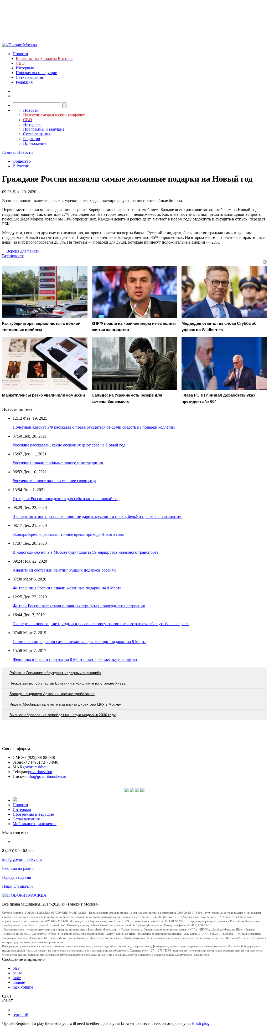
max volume (23, 987)
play (16, 968)
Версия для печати (23, 251)
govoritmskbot (34, 767)
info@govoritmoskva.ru (46, 776)
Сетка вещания (29, 77)
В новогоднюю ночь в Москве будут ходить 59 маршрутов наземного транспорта (85, 552)
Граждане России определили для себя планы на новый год (66, 498)
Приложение (34, 143)
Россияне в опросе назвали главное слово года (54, 481)
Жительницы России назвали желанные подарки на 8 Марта (67, 588)
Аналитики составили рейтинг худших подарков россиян (64, 570)
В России (21, 166)
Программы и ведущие (36, 72)
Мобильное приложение (34, 823)
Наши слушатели (17, 886)
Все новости (13, 256)
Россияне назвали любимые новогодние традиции (58, 463)
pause (17, 973)
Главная (9, 152)
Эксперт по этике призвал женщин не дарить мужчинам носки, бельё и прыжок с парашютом (97, 516)
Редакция (24, 82)
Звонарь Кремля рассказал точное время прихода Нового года (68, 534)
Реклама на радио (18, 868)
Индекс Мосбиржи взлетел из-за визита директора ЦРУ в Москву (65, 704)
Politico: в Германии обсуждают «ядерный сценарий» (55, 673)
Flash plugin (202, 1023)
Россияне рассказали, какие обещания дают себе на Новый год (69, 445)
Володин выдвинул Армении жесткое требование (52, 694)
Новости (20, 54)
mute (17, 977)
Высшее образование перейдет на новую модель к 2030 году (62, 715)
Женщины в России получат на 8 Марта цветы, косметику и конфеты (75, 659)
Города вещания (16, 877)
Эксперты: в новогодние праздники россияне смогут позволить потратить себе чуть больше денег (101, 623)
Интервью (25, 68)
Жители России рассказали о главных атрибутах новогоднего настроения (79, 606)
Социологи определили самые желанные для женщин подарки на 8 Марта (79, 641)
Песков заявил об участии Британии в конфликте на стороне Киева (67, 683)
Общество (22, 161)
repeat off (20, 1014)
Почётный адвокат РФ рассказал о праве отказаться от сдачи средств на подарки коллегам (94, 427)
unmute (19, 982)
